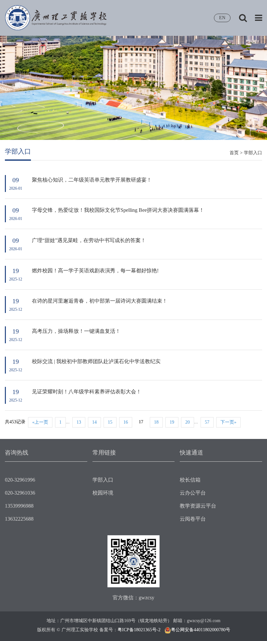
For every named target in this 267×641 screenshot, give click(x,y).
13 (79, 422)
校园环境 (102, 493)
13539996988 (19, 506)
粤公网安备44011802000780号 (200, 629)
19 (172, 422)
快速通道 (191, 452)
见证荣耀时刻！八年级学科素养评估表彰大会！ (86, 391)
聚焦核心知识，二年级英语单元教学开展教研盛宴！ (92, 180)
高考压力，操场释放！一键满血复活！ (76, 331)
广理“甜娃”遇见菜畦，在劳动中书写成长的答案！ (89, 240)
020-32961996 (20, 480)
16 (125, 422)
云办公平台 (193, 493)
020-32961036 (20, 493)
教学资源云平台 (198, 506)
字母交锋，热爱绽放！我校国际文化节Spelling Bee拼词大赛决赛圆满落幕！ (118, 210)
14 (94, 422)
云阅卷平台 (193, 519)
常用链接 (104, 452)
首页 (234, 152)
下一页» (228, 422)
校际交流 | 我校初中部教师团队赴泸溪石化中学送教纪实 (96, 361)
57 (207, 422)
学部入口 (253, 152)
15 (110, 422)
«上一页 (40, 422)
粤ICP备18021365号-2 (139, 629)
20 (187, 422)
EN (222, 17)
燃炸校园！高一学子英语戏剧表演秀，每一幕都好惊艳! (95, 270)
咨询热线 (16, 452)
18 (156, 422)
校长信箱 (190, 480)
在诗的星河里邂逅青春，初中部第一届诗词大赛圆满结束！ (99, 301)
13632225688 (19, 519)
